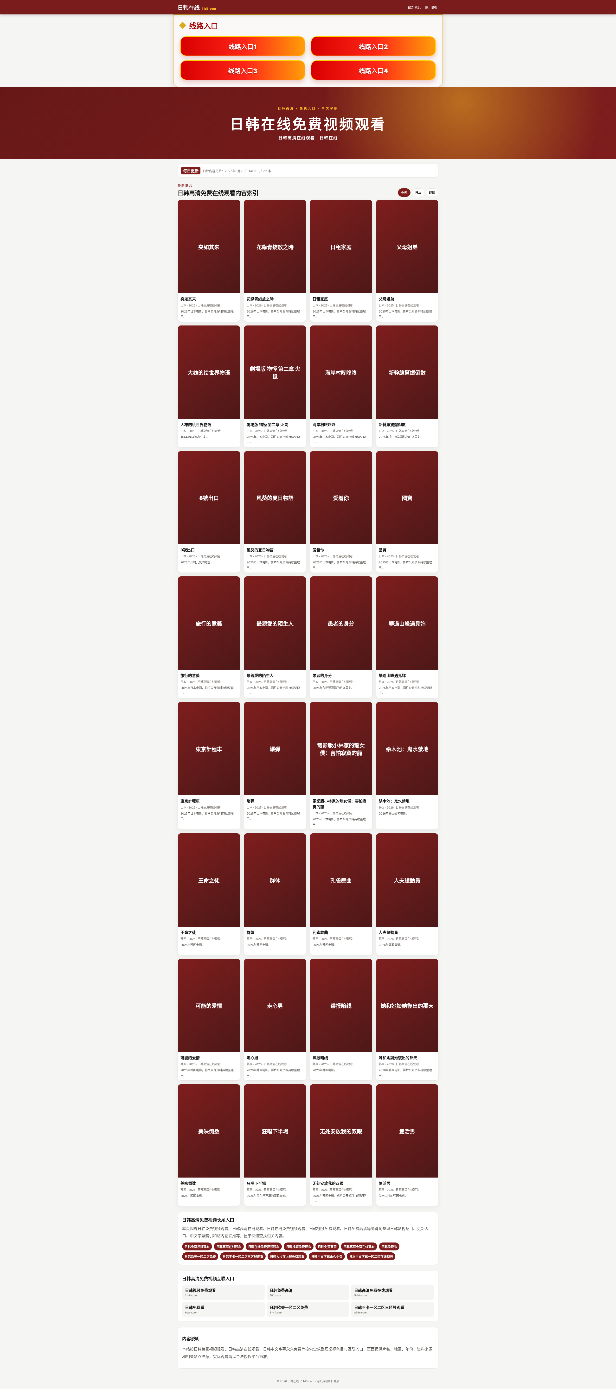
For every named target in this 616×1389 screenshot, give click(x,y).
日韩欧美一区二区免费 (289, 1309)
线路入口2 (373, 47)
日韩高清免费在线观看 (373, 1292)
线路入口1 (243, 47)
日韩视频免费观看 (200, 1292)
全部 (404, 193)
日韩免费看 (194, 1309)
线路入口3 (242, 71)
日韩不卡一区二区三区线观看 (379, 1309)
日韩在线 (197, 7)
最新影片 (414, 7)
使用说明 (431, 7)
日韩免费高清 (281, 1292)
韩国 (432, 193)
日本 (418, 193)
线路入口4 (373, 71)
